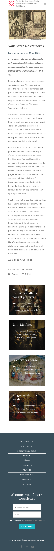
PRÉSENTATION (27, 442)
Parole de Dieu (26, 446)
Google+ (15, 274)
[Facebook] (21, 546)
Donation (26, 479)
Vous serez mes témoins (26, 46)
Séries (27, 460)
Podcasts (27, 465)
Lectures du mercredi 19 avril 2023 (25, 53)
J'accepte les (28, 520)
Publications (26, 475)
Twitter (28, 269)
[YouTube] (32, 546)
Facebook (14, 269)
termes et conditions (35, 520)
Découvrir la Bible (26, 451)
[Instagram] (27, 546)
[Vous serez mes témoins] (27, 25)
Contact (26, 484)
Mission (26, 456)
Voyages (26, 470)
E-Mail (27, 274)
